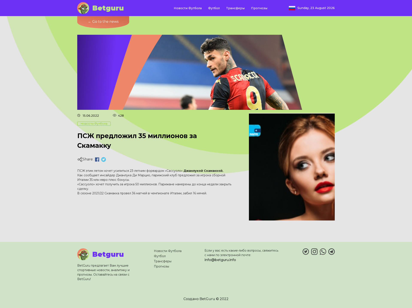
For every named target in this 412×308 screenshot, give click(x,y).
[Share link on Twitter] (103, 159)
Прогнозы (259, 8)
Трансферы (235, 8)
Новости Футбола (188, 8)
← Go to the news (103, 22)
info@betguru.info (220, 260)
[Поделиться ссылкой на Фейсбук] (97, 159)
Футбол (214, 8)
